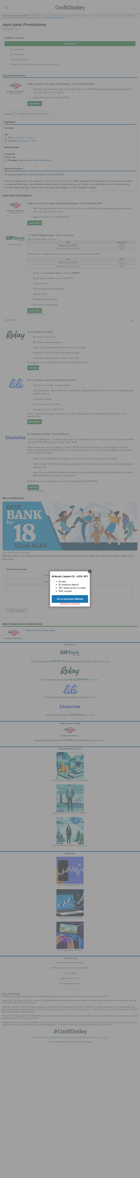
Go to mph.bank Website (70, 599)
